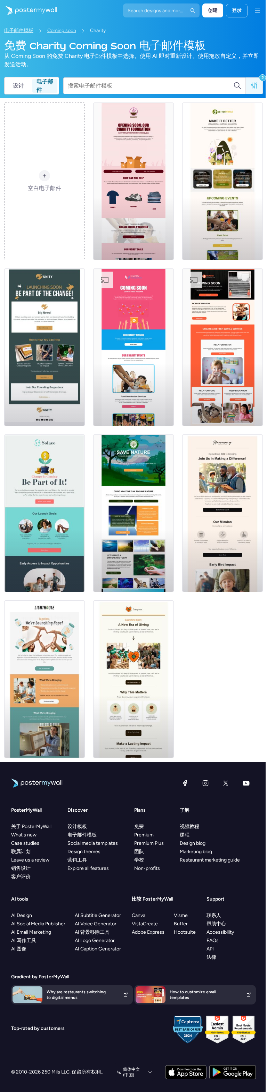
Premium (144, 835)
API (210, 949)
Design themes (83, 852)
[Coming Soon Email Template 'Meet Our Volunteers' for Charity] (222, 181)
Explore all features (88, 868)
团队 (139, 852)
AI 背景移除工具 (92, 932)
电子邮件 (45, 86)
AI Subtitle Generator (98, 915)
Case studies (25, 843)
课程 (184, 835)
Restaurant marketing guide (210, 860)
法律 (211, 957)
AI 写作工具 (23, 940)
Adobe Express (148, 932)
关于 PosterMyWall (31, 826)
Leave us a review (30, 860)
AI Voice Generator (95, 924)
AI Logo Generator (95, 940)
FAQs (213, 940)
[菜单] (257, 10)
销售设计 (21, 868)
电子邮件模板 (18, 30)
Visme (181, 915)
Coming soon (61, 30)
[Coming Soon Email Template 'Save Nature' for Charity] (133, 513)
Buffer (181, 924)
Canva (138, 915)
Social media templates (92, 843)
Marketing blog (196, 852)
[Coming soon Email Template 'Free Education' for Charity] (44, 347)
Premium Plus (149, 843)
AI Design (21, 915)
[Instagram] (205, 783)
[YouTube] (246, 783)
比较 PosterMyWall (152, 899)
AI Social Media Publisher (38, 924)
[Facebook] (185, 783)
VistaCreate (145, 924)
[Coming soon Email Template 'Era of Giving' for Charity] (133, 679)
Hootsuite (185, 932)
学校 (139, 860)
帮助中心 (216, 924)
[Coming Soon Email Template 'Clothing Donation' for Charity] (133, 181)
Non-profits (147, 868)
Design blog (192, 843)
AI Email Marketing (31, 932)
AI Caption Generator (98, 949)
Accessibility (220, 932)
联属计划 (21, 852)
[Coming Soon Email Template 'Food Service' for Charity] (133, 347)
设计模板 (77, 826)
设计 (18, 85)
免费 (139, 826)
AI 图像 (18, 949)
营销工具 (77, 860)
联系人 (214, 915)
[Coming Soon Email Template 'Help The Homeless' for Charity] (222, 347)
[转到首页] (28, 10)
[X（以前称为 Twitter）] (226, 783)
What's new (24, 835)
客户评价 (21, 877)
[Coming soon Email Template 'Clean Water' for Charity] (44, 679)
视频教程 (189, 826)
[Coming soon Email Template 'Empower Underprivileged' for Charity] (222, 513)
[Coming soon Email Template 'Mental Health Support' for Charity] (44, 513)
